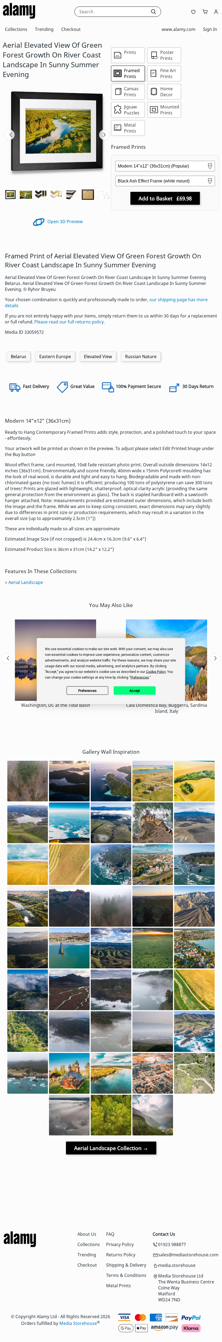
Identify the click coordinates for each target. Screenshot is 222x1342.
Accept (134, 690)
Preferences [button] (139, 677)
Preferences (87, 690)
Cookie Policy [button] (156, 672)
